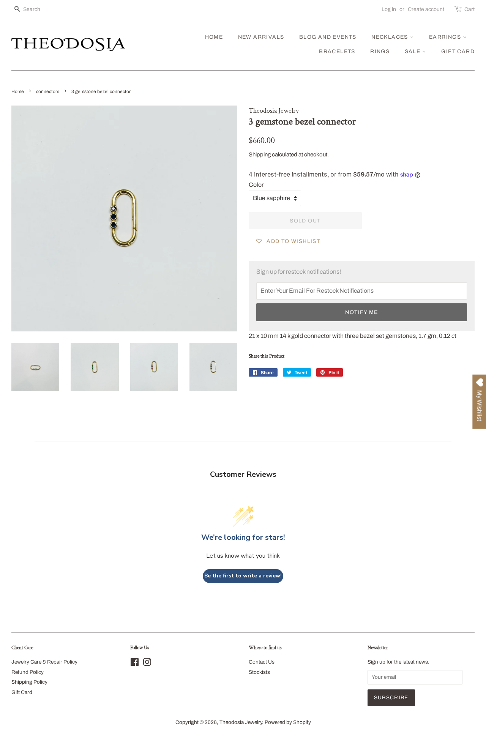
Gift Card (21, 692)
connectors (47, 91)
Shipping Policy (29, 682)
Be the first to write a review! (243, 575)
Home (17, 91)
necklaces (390, 37)
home (214, 37)
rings (380, 51)
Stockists (259, 672)
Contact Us (262, 662)
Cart (469, 9)
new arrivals (261, 37)
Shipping (260, 154)
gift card (458, 51)
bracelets (337, 51)
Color (256, 184)
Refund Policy (27, 672)
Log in (389, 9)
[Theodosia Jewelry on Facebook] (134, 664)
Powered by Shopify (288, 722)
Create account (426, 9)
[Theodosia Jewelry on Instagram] (147, 664)
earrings (446, 37)
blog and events (328, 37)
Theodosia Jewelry (240, 722)
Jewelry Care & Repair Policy (44, 662)
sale (413, 51)
